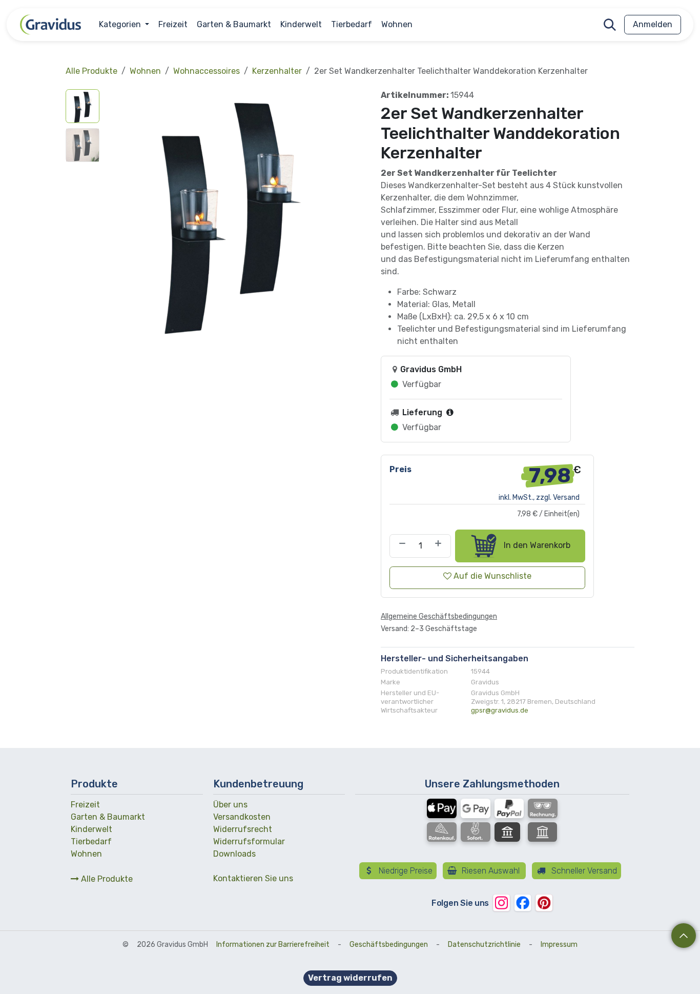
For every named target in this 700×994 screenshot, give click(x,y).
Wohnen (145, 71)
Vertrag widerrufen (350, 978)
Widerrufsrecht (242, 829)
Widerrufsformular (249, 841)
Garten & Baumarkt (108, 817)
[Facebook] (522, 902)
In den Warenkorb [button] (536, 545)
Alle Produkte (106, 879)
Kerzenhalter (277, 71)
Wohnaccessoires (206, 71)
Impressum (559, 944)
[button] (610, 24)
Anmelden (652, 24)
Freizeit (85, 804)
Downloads (234, 854)
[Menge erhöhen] (440, 546)
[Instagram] (501, 902)
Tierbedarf (91, 841)
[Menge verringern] (400, 546)
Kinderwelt (91, 829)
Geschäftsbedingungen (388, 944)
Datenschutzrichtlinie (484, 944)
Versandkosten (242, 817)
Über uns (230, 804)
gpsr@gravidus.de (499, 710)
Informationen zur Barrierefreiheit (273, 944)
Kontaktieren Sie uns (253, 878)
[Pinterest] (544, 902)
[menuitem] (124, 24)
